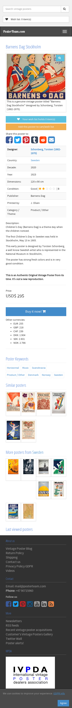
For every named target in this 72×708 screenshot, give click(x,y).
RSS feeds (12, 625)
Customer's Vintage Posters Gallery (29, 634)
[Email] (52, 142)
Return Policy (15, 553)
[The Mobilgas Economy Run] (58, 490)
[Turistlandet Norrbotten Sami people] (28, 469)
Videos (10, 571)
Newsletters (14, 621)
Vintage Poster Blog (19, 549)
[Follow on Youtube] (37, 605)
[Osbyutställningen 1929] (13, 512)
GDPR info (59, 693)
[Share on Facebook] (10, 142)
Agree (63, 703)
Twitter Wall (14, 639)
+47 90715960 (24, 591)
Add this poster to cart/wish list (36, 127)
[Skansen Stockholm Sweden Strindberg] (43, 467)
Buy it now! (33, 311)
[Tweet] (18, 142)
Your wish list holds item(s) (38, 119)
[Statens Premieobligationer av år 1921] (43, 403)
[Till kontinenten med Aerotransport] (58, 467)
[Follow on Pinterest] (23, 605)
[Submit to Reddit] (43, 142)
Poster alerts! (15, 643)
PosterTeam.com (14, 31)
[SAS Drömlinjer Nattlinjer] (13, 431)
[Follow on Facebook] (9, 605)
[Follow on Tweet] (16, 605)
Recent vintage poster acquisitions (29, 630)
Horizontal (13, 368)
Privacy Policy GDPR (19, 566)
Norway (46, 375)
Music (25, 368)
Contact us (13, 562)
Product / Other (16, 375)
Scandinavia (39, 368)
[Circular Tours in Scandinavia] (58, 403)
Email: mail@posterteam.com (26, 586)
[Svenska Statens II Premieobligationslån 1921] (28, 431)
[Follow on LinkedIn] (44, 605)
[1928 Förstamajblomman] (28, 403)
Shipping (12, 557)
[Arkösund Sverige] (43, 490)
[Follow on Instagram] (30, 605)
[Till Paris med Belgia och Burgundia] (13, 469)
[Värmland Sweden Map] (28, 512)
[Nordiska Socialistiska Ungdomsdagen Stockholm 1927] (13, 403)
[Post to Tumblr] (35, 142)
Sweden (35, 160)
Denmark (33, 375)
